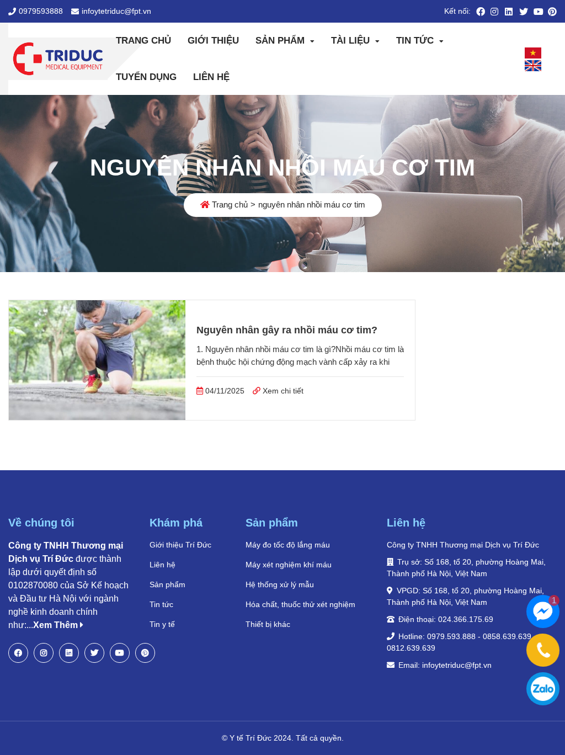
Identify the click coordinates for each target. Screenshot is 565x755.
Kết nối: (457, 11)
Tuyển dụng (146, 77)
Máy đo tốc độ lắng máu (288, 544)
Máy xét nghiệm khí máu (289, 564)
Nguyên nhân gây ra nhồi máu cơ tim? (286, 330)
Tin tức (415, 40)
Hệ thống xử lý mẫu (280, 584)
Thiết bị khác (268, 624)
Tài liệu (350, 40)
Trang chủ (143, 40)
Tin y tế (162, 624)
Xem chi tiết (281, 390)
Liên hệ (211, 77)
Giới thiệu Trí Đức (180, 544)
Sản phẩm (280, 40)
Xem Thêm (56, 625)
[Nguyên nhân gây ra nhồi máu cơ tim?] (97, 360)
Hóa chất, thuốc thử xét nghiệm (300, 604)
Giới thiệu (213, 40)
